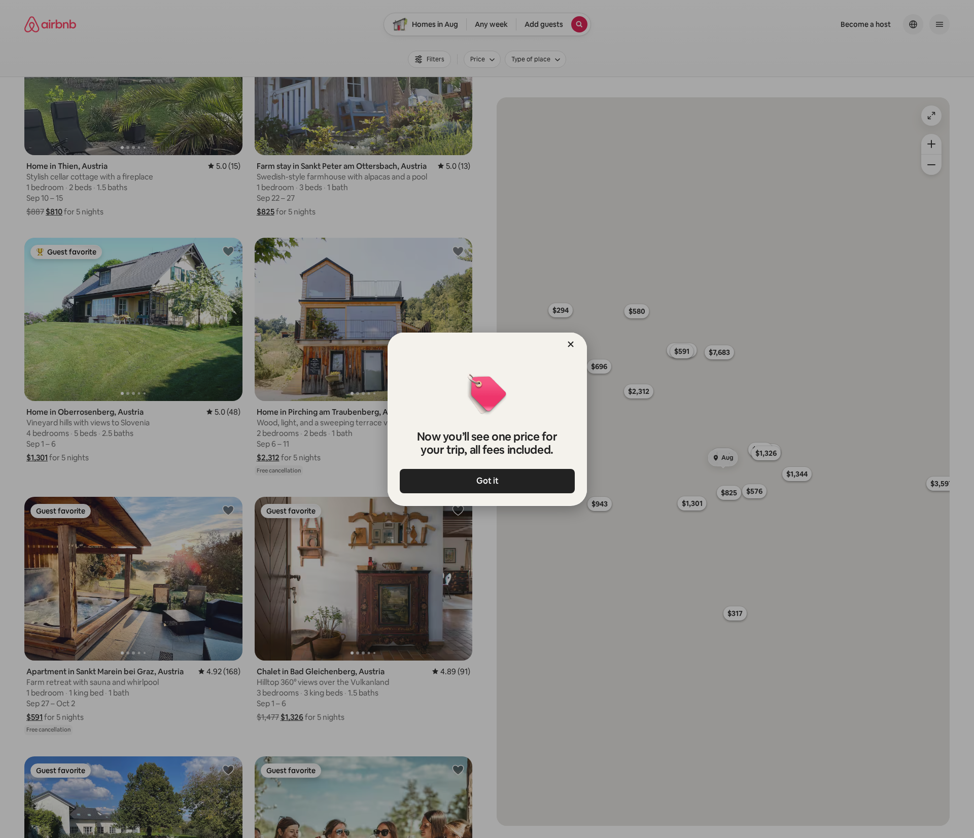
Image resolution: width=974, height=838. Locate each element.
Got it (487, 481)
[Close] (571, 344)
